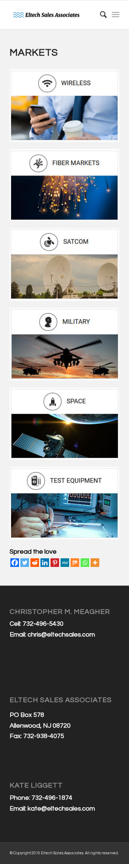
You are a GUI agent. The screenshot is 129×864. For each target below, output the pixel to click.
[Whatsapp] (85, 562)
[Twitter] (24, 562)
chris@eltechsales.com (61, 634)
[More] (95, 562)
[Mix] (75, 562)
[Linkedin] (44, 562)
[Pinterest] (55, 562)
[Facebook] (14, 562)
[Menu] (115, 14)
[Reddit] (34, 562)
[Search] (100, 14)
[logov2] (53, 14)
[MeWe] (65, 562)
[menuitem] (100, 14)
